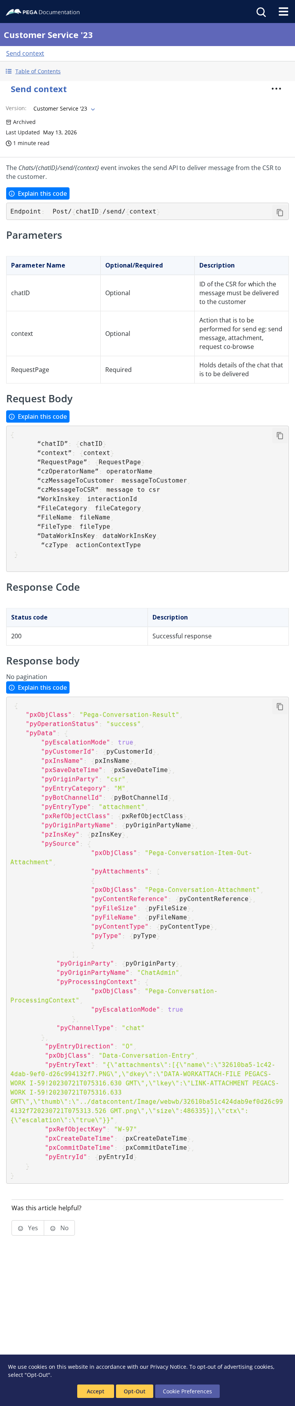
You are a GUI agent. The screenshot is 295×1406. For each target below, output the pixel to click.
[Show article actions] (276, 88)
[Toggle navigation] (283, 11)
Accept (95, 1391)
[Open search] (260, 11)
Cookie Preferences (187, 1391)
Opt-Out (135, 1391)
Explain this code (42, 193)
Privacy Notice (168, 1366)
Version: (16, 108)
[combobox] (63, 108)
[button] (147, 71)
